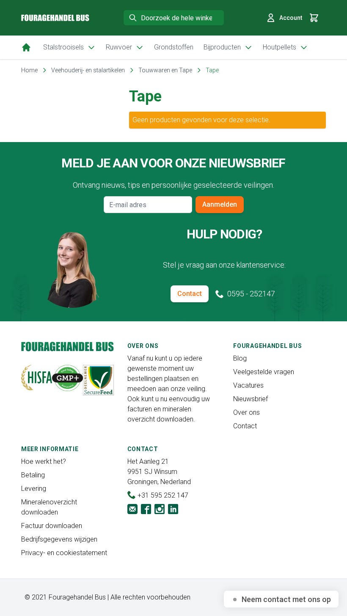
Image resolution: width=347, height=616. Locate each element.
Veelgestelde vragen (263, 372)
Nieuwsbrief (250, 399)
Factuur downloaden (51, 526)
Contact (189, 294)
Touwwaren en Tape (165, 70)
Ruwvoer (119, 47)
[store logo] (55, 18)
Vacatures (248, 385)
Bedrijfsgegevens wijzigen (59, 539)
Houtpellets (279, 47)
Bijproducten (222, 47)
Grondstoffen (173, 47)
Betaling (33, 475)
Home (29, 70)
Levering (33, 489)
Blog (240, 358)
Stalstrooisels (63, 47)
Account (290, 17)
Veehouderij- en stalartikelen (88, 70)
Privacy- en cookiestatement (64, 553)
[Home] (26, 47)
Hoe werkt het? (43, 461)
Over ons (246, 412)
